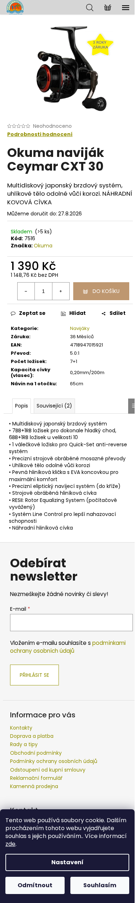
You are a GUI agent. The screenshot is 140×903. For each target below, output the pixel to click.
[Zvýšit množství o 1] (60, 291)
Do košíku (106, 291)
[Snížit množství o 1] (26, 291)
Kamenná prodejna (34, 786)
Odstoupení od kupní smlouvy (47, 769)
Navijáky (79, 328)
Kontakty (21, 727)
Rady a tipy (24, 744)
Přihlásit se (34, 675)
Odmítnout (35, 885)
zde (10, 844)
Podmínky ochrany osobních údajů (53, 761)
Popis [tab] (21, 405)
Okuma (43, 245)
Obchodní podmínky (36, 753)
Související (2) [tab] (54, 405)
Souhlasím (99, 885)
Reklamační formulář (36, 778)
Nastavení (67, 862)
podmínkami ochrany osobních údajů (68, 647)
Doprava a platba (31, 736)
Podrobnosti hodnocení (40, 134)
